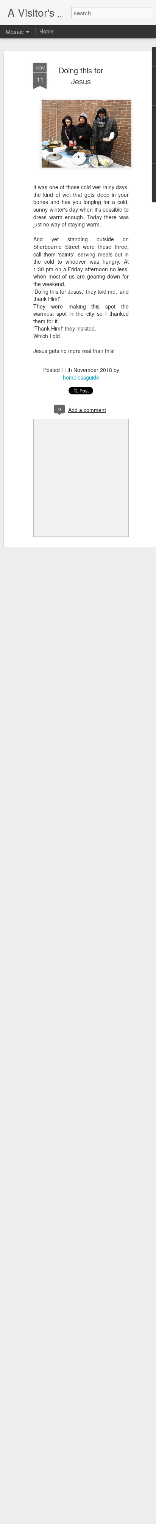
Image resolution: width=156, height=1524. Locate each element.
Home (46, 31)
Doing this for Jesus (81, 76)
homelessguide (81, 377)
